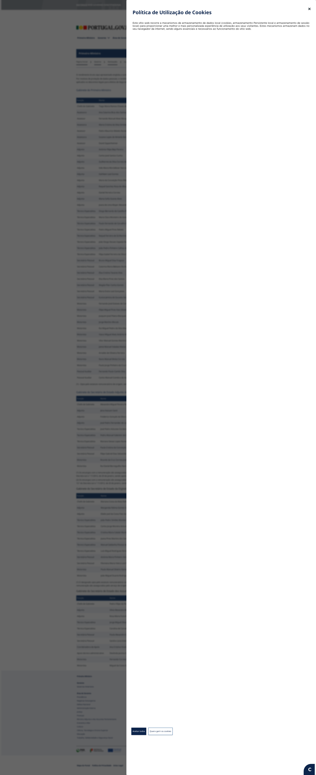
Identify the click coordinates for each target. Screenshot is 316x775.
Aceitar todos (139, 731)
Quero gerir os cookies (160, 731)
